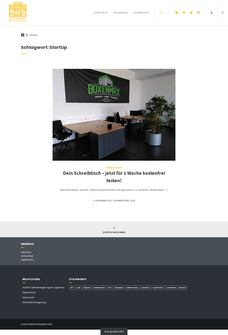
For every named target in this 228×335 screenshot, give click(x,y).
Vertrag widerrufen (114, 331)
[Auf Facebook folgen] (184, 13)
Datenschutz (29, 292)
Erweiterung (132, 288)
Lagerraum (171, 288)
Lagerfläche (157, 288)
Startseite (101, 12)
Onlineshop (120, 12)
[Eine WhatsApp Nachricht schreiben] (191, 13)
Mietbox (182, 288)
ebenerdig (119, 288)
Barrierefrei (99, 288)
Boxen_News (114, 167)
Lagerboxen (141, 12)
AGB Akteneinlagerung (34, 302)
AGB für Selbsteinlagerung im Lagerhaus (43, 287)
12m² (78, 288)
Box (110, 288)
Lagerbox (145, 288)
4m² (71, 288)
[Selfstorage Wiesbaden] (22, 35)
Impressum (28, 297)
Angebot (87, 288)
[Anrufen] (198, 13)
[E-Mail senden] (177, 13)
